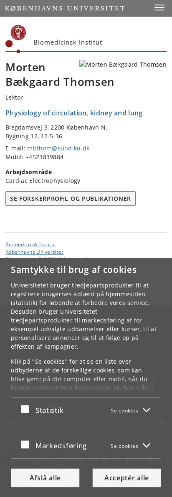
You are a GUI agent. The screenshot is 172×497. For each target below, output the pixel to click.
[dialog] (86, 377)
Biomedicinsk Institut (30, 244)
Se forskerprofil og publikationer (70, 198)
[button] (159, 7)
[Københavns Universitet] (15, 39)
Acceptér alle (126, 477)
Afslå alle (45, 477)
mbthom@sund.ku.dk (58, 148)
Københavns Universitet (34, 251)
